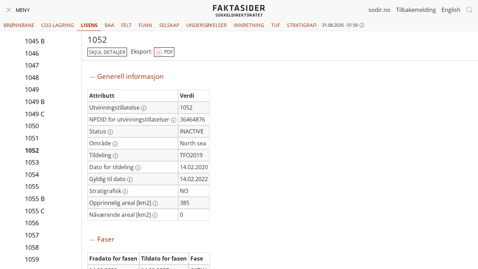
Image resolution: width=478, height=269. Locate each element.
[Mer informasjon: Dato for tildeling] (138, 168)
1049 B (35, 101)
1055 (32, 186)
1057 (32, 235)
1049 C (34, 114)
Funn (145, 25)
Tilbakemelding (416, 10)
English (451, 10)
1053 (32, 162)
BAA (109, 25)
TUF (275, 25)
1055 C (34, 211)
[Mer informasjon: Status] (110, 132)
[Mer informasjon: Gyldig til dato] (130, 179)
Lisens (89, 25)
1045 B (35, 41)
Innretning (249, 25)
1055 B (35, 198)
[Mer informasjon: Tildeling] (115, 156)
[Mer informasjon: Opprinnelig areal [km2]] (155, 203)
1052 (32, 150)
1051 (32, 138)
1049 (32, 89)
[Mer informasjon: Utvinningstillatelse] (144, 108)
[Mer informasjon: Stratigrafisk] (125, 191)
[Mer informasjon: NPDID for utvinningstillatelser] (173, 120)
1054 (32, 174)
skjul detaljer (107, 52)
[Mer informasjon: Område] (115, 144)
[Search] (469, 10)
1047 (32, 65)
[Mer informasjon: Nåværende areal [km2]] (155, 215)
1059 (32, 259)
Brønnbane (18, 25)
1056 (32, 223)
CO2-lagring (57, 25)
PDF (168, 51)
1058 (32, 247)
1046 (32, 53)
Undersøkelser (206, 25)
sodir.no (379, 10)
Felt (126, 25)
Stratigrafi (302, 25)
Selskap (169, 25)
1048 (32, 77)
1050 (32, 126)
